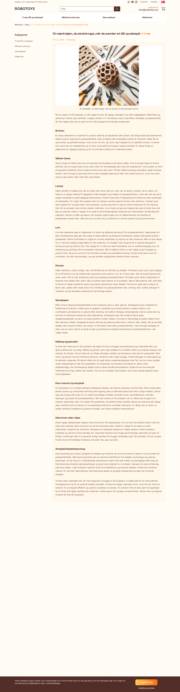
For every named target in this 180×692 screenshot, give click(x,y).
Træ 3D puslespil (24, 41)
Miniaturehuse (22, 46)
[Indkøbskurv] (163, 9)
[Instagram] (136, 2)
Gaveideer (20, 51)
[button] (162, 2)
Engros (154, 2)
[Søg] (117, 9)
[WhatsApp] (129, 2)
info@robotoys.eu (148, 10)
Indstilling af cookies (146, 688)
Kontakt (144, 2)
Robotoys (18, 8)
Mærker (19, 56)
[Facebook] (132, 2)
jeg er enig (146, 682)
